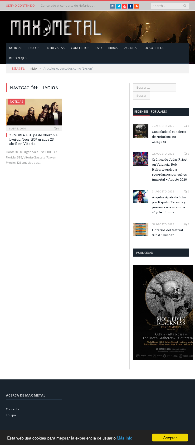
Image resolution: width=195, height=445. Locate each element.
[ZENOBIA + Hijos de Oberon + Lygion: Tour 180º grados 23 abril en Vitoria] (34, 113)
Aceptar (170, 437)
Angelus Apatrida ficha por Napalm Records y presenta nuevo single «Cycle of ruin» (169, 204)
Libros (113, 48)
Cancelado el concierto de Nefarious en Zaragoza (169, 136)
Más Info (124, 438)
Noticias (15, 48)
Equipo (11, 415)
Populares (159, 112)
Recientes (141, 112)
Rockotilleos (153, 48)
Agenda (130, 48)
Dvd (99, 48)
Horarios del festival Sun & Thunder (167, 232)
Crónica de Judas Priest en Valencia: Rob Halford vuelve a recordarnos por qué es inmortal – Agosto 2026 (69, 6)
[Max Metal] (57, 27)
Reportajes (18, 58)
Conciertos (80, 48)
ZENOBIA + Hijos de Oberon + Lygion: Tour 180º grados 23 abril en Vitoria (33, 139)
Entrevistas (55, 48)
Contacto (12, 409)
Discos (34, 48)
